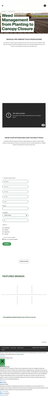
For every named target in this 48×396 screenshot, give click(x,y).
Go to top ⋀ (44, 342)
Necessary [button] (3, 381)
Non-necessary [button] (4, 391)
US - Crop (3, 11)
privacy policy (19, 354)
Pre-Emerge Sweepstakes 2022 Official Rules (19, 317)
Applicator (7, 232)
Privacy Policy (13, 348)
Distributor (7, 228)
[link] (23, 5)
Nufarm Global (20, 348)
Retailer (6, 230)
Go (45, 6)
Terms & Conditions (5, 348)
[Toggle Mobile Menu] (2, 6)
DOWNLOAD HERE (24, 261)
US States (5, 213)
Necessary (4, 382)
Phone (4, 206)
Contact (3, 350)
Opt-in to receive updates (11, 239)
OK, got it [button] (2, 356)
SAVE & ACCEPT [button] (4, 395)
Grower (6, 234)
